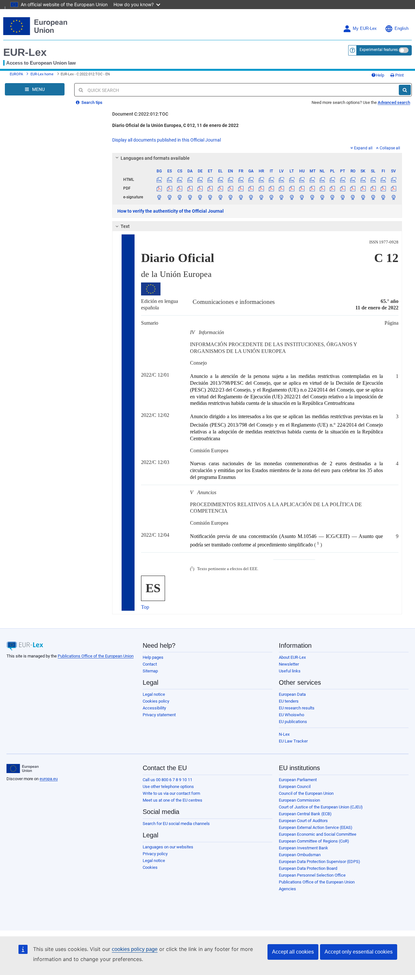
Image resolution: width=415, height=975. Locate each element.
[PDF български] (159, 188)
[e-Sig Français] (241, 197)
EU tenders (289, 701)
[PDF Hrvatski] (261, 188)
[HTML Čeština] (179, 179)
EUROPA (16, 74)
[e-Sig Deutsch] (200, 197)
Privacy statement (159, 714)
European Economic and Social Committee (317, 834)
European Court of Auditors (303, 820)
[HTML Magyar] (302, 179)
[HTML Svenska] (393, 179)
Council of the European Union (306, 793)
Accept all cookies (293, 952)
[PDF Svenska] (393, 188)
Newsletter (289, 664)
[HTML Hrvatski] (261, 179)
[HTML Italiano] (271, 179)
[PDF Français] (241, 188)
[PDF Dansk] (190, 188)
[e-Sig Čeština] (179, 197)
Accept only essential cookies (359, 952)
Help (380, 75)
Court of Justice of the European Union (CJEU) (321, 807)
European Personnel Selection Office (312, 875)
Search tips (91, 102)
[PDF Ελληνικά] (220, 188)
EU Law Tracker (293, 741)
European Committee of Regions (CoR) (314, 841)
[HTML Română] (353, 179)
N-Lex (284, 734)
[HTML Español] (169, 179)
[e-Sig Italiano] (271, 197)
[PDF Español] (169, 188)
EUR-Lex (25, 52)
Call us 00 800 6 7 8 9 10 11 (167, 779)
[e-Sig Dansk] (190, 197)
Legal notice (154, 694)
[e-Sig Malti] (312, 197)
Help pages (153, 657)
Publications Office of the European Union (96, 656)
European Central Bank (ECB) (305, 813)
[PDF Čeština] (179, 188)
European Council (295, 786)
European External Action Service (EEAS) (315, 827)
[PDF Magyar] (302, 188)
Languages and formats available (155, 158)
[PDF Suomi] (383, 188)
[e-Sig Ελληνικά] (220, 197)
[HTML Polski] (332, 179)
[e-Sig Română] (353, 197)
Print (399, 75)
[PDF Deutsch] (200, 188)
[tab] (257, 158)
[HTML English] (230, 179)
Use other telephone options (168, 786)
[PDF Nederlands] (322, 188)
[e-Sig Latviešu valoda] (281, 197)
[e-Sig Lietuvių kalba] (292, 197)
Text (125, 226)
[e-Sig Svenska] (393, 197)
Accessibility (154, 708)
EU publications (293, 721)
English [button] (402, 28)
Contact (150, 664)
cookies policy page (135, 949)
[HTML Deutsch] (200, 179)
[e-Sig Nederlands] (322, 197)
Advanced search (394, 102)
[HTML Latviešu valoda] (281, 179)
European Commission (299, 800)
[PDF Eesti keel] (210, 188)
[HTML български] (159, 179)
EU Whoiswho (291, 714)
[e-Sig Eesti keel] (210, 197)
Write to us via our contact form (171, 793)
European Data (292, 694)
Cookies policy (156, 701)
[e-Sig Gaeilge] (251, 197)
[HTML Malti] (312, 179)
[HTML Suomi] (383, 179)
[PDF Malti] (312, 188)
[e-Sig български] (159, 197)
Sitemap (150, 671)
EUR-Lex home (41, 74)
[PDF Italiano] (271, 188)
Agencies (287, 888)
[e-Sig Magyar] (302, 197)
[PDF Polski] (332, 188)
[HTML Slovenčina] (363, 179)
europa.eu (49, 778)
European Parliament (298, 779)
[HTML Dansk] (190, 179)
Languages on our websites (168, 846)
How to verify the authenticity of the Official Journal (170, 211)
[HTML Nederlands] (322, 179)
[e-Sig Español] (169, 197)
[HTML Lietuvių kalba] (292, 179)
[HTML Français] (241, 179)
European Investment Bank (303, 847)
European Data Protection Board (308, 868)
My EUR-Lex (365, 28)
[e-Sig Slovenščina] (373, 197)
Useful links (290, 671)
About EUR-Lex (292, 657)
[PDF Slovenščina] (373, 188)
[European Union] (22, 768)
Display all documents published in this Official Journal (166, 140)
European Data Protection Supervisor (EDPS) (319, 861)
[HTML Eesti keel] (210, 179)
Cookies (150, 867)
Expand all (363, 148)
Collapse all (390, 148)
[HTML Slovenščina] (373, 179)
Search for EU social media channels (176, 823)
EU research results (296, 708)
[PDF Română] (353, 188)
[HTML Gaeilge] (251, 179)
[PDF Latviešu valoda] (281, 188)
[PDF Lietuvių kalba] (292, 188)
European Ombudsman (300, 854)
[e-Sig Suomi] (383, 197)
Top (145, 607)
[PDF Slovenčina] (363, 188)
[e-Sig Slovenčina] (363, 197)
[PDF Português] (343, 188)
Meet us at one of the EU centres (172, 800)
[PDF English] (230, 188)
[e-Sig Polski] (332, 197)
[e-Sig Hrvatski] (261, 197)
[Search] (405, 90)
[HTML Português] (343, 179)
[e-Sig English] (230, 197)
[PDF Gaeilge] (251, 188)
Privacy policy (155, 853)
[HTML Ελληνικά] (220, 179)
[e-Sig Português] (343, 197)
